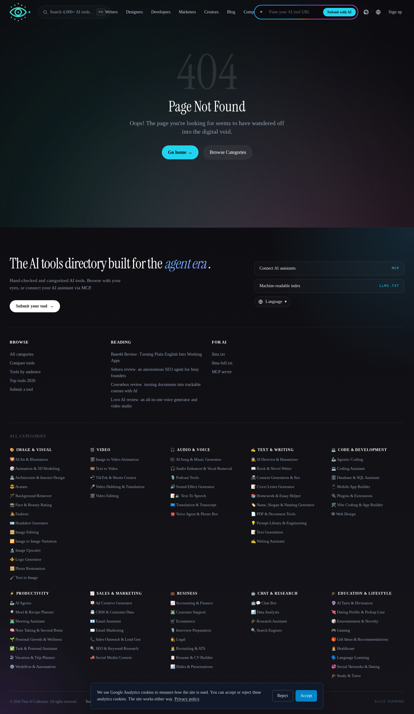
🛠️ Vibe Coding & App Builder (357, 505)
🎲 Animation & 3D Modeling (35, 468)
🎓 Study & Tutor (346, 675)
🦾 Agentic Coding (347, 459)
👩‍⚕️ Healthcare (343, 648)
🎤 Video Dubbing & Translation (117, 486)
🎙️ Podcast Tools (184, 477)
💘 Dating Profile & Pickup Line (358, 612)
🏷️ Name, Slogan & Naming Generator (282, 505)
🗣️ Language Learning (350, 657)
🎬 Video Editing (104, 495)
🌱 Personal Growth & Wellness (36, 639)
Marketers (187, 12)
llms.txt (218, 354)
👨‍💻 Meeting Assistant (27, 621)
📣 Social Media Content (111, 657)
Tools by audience (25, 372)
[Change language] (378, 12)
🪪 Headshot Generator (29, 523)
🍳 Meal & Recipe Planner (32, 612)
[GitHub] (366, 12)
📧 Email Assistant (105, 621)
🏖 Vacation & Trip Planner (32, 657)
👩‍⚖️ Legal (177, 639)
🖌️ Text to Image (24, 577)
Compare (251, 12)
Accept (306, 695)
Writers (111, 12)
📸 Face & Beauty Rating (31, 505)
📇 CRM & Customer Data (112, 612)
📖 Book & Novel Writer (271, 468)
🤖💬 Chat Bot (263, 603)
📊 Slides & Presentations (191, 666)
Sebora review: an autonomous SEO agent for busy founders (155, 372)
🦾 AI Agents (20, 603)
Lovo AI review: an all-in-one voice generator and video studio (154, 402)
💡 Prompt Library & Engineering (279, 523)
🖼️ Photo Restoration (27, 568)
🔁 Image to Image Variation (33, 541)
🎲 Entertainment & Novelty (355, 621)
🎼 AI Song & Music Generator (195, 459)
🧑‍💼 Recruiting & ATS (187, 648)
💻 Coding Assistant (348, 468)
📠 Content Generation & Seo (275, 477)
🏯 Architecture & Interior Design (37, 477)
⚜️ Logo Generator (25, 559)
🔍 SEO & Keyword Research (114, 648)
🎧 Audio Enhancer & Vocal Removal (201, 468)
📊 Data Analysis (265, 612)
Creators (211, 12)
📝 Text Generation (267, 532)
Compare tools (22, 363)
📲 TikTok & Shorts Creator (113, 477)
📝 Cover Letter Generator (272, 486)
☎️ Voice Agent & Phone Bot (194, 514)
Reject (282, 695)
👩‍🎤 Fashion (19, 514)
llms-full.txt (222, 363)
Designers (134, 12)
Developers (160, 12)
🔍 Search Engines (266, 630)
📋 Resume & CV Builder (191, 657)
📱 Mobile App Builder (350, 486)
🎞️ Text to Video (104, 468)
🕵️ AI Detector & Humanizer (274, 459)
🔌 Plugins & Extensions (351, 495)
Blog (231, 12)
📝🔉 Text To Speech (188, 495)
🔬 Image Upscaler (25, 550)
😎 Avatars (18, 486)
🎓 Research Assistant (269, 621)
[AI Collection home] (20, 12)
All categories (21, 354)
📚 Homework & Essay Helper (276, 495)
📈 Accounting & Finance (191, 603)
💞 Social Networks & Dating (355, 666)
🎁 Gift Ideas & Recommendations (359, 639)
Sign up (395, 12)
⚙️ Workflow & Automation (33, 666)
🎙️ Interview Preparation (190, 630)
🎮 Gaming (340, 630)
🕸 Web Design (343, 514)
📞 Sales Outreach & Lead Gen (115, 639)
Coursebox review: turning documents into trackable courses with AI (156, 387)
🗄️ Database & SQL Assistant (355, 477)
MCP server (222, 372)
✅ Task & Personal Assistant (33, 648)
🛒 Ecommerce (182, 621)
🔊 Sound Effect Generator (192, 486)
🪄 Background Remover (31, 495)
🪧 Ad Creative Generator (111, 603)
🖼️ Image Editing (24, 532)
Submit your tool (35, 306)
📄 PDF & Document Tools (273, 514)
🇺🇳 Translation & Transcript (193, 505)
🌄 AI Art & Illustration (29, 459)
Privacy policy (187, 699)
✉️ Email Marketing (107, 630)
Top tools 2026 (22, 380)
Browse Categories (228, 152)
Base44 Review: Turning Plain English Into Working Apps (156, 357)
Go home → (180, 152)
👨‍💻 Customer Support (188, 612)
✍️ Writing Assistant (268, 541)
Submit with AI (339, 12)
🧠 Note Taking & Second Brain (36, 630)
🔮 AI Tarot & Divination (352, 603)
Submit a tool (21, 389)
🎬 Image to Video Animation (114, 459)
